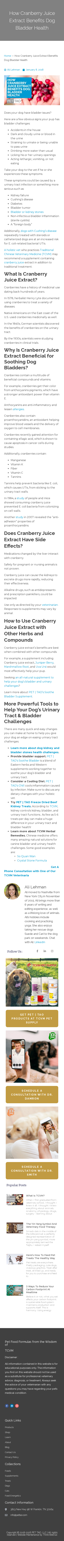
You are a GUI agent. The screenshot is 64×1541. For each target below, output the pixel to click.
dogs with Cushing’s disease (39, 231)
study (20, 498)
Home (7, 55)
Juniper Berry (44, 662)
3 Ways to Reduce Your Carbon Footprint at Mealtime (40, 1289)
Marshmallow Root (16, 666)
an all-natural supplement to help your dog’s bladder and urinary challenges (29, 681)
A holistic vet (12, 250)
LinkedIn (39, 942)
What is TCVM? (35, 1195)
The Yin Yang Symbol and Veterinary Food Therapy (41, 1225)
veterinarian (50, 604)
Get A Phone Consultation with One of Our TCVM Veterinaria (31, 871)
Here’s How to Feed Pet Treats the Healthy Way (40, 1257)
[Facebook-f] (7, 1406)
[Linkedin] (12, 1406)
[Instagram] (17, 1406)
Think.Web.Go (50, 1534)
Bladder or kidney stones (27, 212)
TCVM (53, 806)
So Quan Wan (26, 856)
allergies (18, 409)
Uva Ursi (41, 666)
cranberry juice (14, 262)
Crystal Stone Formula (32, 860)
